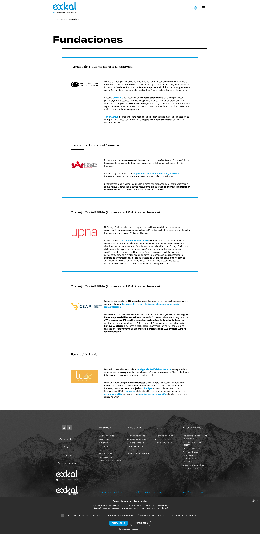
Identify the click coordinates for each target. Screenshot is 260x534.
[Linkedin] (64, 427)
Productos (134, 428)
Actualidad (66, 439)
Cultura (160, 428)
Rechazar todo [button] (140, 523)
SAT (67, 447)
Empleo (67, 455)
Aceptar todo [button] (118, 523)
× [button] (257, 501)
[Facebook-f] (69, 427)
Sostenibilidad (193, 428)
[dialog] (130, 515)
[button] (130, 529)
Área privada (67, 463)
